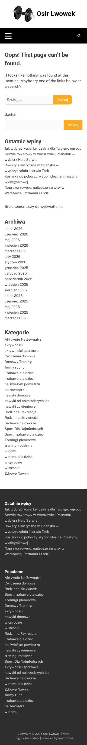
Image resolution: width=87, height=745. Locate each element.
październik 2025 (18, 279)
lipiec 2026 (14, 229)
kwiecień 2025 (16, 312)
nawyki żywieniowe (20, 406)
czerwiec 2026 (16, 234)
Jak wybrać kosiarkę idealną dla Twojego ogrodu (43, 148)
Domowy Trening (18, 362)
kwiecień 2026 (16, 245)
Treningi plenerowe (20, 440)
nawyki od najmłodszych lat (27, 401)
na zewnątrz (14, 390)
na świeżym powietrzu (22, 384)
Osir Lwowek (56, 14)
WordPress (65, 738)
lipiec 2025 (14, 296)
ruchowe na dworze (20, 423)
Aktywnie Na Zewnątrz (23, 339)
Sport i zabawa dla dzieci (25, 434)
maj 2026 (12, 240)
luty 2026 (12, 256)
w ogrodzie (13, 462)
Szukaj (10, 114)
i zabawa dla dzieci (20, 373)
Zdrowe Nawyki (17, 473)
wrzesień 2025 (16, 284)
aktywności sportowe (22, 350)
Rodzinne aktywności (22, 417)
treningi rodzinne (18, 445)
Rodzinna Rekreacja (20, 412)
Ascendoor (32, 738)
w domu (11, 451)
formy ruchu (15, 367)
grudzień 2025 (16, 268)
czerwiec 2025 (16, 301)
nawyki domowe (17, 395)
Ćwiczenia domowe (20, 356)
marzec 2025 (15, 318)
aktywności (14, 345)
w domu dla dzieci (19, 457)
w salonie (12, 468)
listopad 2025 (16, 273)
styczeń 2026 (15, 262)
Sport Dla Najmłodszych (24, 429)
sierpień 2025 (16, 290)
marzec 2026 (15, 251)
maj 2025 (12, 307)
